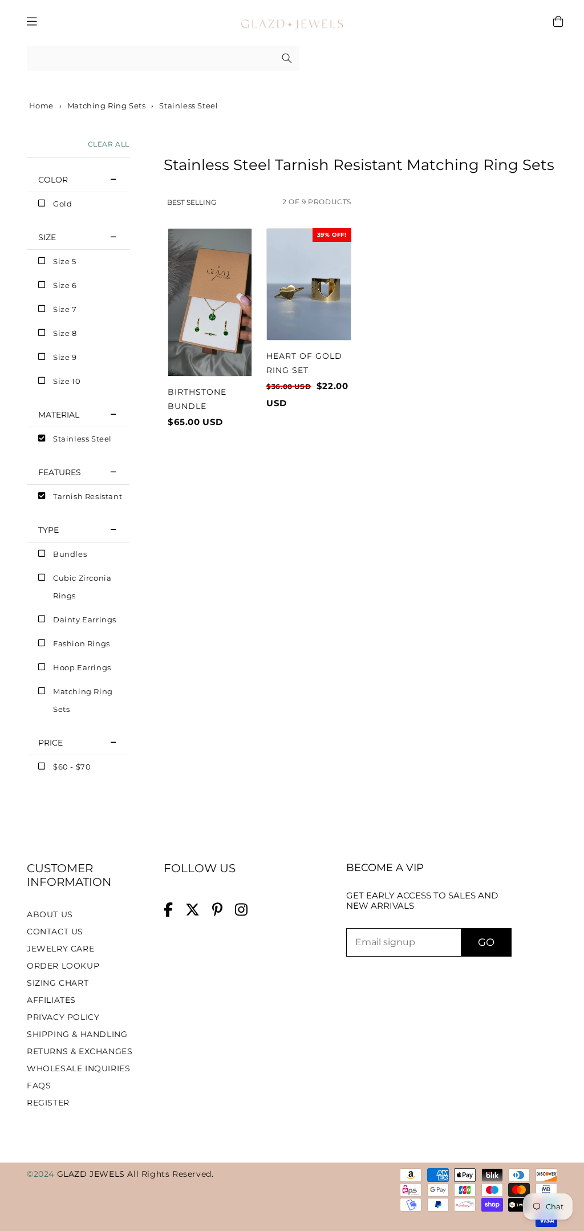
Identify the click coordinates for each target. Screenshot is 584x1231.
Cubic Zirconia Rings (82, 586)
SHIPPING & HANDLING (77, 1034)
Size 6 (65, 285)
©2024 (42, 1174)
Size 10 (66, 381)
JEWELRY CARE (60, 949)
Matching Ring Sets (106, 105)
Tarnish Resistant (87, 496)
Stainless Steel (82, 438)
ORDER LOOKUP (63, 966)
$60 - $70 (72, 766)
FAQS (39, 1085)
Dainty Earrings (84, 619)
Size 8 (65, 333)
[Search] (286, 58)
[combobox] (163, 58)
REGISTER (48, 1103)
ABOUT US (50, 914)
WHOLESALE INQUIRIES (78, 1068)
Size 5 (64, 261)
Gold (62, 203)
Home (40, 105)
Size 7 (65, 309)
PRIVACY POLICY (63, 1017)
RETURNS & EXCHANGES (79, 1051)
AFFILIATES (51, 1000)
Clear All (108, 144)
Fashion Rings (81, 643)
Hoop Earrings (82, 667)
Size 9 (65, 357)
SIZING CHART (57, 983)
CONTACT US (55, 931)
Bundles (70, 553)
